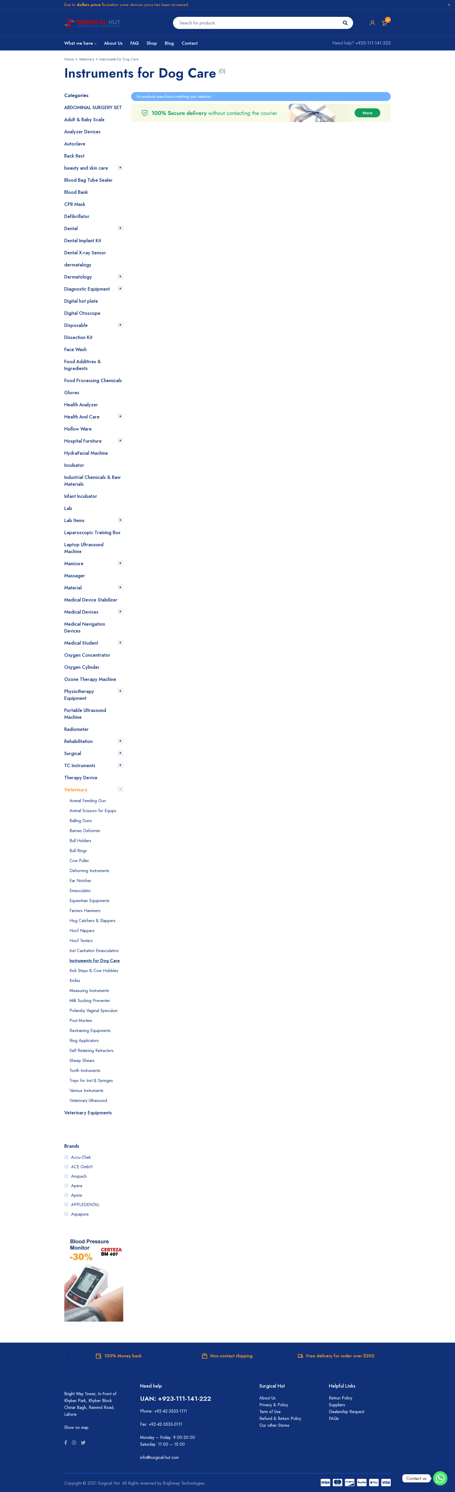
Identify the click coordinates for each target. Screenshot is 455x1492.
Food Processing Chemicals (93, 380)
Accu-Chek (81, 1157)
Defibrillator (77, 216)
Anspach (79, 1176)
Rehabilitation (78, 741)
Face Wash (75, 349)
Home (69, 59)
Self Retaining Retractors (91, 1051)
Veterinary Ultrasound (88, 1100)
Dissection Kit (78, 337)
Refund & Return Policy (280, 1418)
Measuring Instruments (89, 991)
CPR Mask (74, 204)
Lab (68, 508)
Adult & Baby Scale (84, 119)
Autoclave (74, 143)
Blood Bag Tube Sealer (88, 180)
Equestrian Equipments (90, 901)
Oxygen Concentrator (87, 655)
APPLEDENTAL (85, 1205)
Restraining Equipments (90, 1031)
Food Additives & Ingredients (82, 365)
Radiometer (76, 729)
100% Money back (123, 1356)
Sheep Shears (82, 1061)
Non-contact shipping (231, 1356)
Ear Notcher (80, 881)
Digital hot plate (81, 301)
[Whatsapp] (440, 1478)
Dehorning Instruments (89, 871)
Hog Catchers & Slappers (93, 921)
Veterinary (86, 59)
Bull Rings (78, 851)
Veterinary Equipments (88, 1112)
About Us (267, 1398)
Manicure (73, 563)
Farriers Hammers (85, 911)
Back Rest (74, 156)
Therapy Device (80, 777)
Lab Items (74, 520)
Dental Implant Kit (82, 240)
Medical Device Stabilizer (90, 599)
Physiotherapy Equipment (79, 695)
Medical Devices (81, 612)
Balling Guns (81, 821)
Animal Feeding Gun (88, 801)
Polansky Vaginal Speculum (93, 1011)
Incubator (74, 465)
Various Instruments (86, 1091)
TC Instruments (79, 765)
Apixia (76, 1195)
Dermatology (78, 277)
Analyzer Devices (82, 131)
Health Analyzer (81, 404)
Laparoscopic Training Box (92, 532)
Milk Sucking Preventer (90, 1001)
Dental (71, 228)
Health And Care (82, 416)
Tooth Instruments (85, 1071)
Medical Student (81, 643)
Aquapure (80, 1214)
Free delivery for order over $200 (340, 1356)
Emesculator (80, 891)
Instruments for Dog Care (95, 961)
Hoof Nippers (82, 931)
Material (73, 587)
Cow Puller (79, 861)
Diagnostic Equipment (87, 289)
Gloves (71, 392)
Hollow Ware (78, 429)
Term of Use (270, 1412)
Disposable (76, 325)
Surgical (72, 753)
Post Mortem (81, 1021)
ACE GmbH (81, 1167)
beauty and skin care (86, 168)
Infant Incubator (80, 496)
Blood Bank (76, 192)
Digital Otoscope (82, 313)
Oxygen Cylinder (82, 667)
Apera (76, 1186)
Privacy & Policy (273, 1405)
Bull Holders (80, 841)
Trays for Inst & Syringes (91, 1081)
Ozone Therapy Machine (90, 679)
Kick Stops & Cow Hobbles (94, 971)
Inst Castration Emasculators (94, 951)
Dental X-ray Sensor (85, 252)
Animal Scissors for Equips (93, 811)
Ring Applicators (84, 1041)
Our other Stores (274, 1425)
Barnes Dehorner (85, 831)
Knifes (75, 981)
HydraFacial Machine (86, 453)
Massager (74, 575)
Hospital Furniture (83, 441)
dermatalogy (77, 264)
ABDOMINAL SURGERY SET (93, 107)
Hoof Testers (81, 941)
